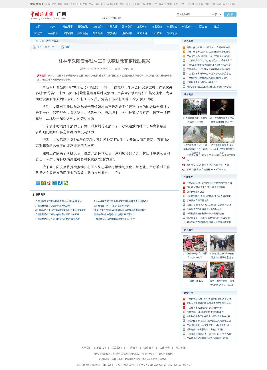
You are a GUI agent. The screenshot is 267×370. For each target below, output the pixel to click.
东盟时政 (142, 26)
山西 (188, 4)
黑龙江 (129, 4)
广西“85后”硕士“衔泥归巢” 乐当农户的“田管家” (209, 65)
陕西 (194, 4)
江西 (142, 4)
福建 (66, 4)
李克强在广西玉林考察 (198, 200)
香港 (213, 4)
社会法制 (97, 26)
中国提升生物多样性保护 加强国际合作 (205, 213)
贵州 (78, 4)
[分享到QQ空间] (43, 183)
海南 (97, 4)
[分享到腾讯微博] (54, 183)
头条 (52, 26)
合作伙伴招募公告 (195, 191)
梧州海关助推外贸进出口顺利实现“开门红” (114, 214)
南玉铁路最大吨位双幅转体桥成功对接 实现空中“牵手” (222, 122)
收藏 (67, 47)
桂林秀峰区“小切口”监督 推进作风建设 (112, 205)
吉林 (149, 4)
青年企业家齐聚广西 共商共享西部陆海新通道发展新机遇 (121, 201)
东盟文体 (187, 26)
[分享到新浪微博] (49, 183)
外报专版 (172, 33)
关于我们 (86, 347)
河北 (103, 4)
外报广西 (157, 33)
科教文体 (112, 26)
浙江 (32, 12)
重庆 (60, 4)
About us (101, 347)
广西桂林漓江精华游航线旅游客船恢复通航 (207, 78)
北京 (54, 4)
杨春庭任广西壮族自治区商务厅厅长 (204, 209)
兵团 (225, 4)
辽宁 (155, 4)
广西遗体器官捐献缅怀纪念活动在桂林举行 (114, 219)
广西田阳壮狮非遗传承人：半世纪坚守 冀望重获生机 (222, 149)
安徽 (47, 4)
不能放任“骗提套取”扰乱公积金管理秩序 (206, 187)
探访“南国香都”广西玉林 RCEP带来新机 (206, 169)
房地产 (38, 33)
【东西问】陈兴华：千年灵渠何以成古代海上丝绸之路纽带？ (195, 149)
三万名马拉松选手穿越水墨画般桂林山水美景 (208, 69)
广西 (91, 4)
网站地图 (180, 347)
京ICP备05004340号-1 (179, 365)
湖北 (115, 4)
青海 (176, 4)
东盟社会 (172, 26)
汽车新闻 (68, 33)
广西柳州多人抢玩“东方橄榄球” (202, 82)
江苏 (136, 4)
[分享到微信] (66, 183)
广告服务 (133, 347)
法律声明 (164, 347)
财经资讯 (83, 26)
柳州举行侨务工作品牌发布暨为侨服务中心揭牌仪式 (60, 210)
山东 (182, 4)
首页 (38, 26)
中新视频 (83, 33)
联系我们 (117, 347)
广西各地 (202, 26)
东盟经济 (157, 26)
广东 (84, 4)
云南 (231, 4)
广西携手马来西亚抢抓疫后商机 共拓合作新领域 (58, 201)
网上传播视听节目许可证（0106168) (94, 365)
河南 (109, 4)
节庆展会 (112, 33)
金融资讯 (53, 33)
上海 (200, 4)
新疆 (219, 4)
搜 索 (230, 14)
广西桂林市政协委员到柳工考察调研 (52, 205)
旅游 (216, 26)
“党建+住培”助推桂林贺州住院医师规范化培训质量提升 (120, 210)
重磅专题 (142, 33)
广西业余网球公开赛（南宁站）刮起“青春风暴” (57, 219)
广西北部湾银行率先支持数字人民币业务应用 (57, 214)
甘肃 (72, 4)
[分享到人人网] (60, 183)
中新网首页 (37, 4)
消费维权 (127, 33)
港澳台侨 (127, 26)
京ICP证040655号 (124, 365)
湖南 (122, 4)
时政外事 (68, 26)
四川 (207, 4)
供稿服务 (148, 347)
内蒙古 (162, 4)
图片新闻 (97, 33)
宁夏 (169, 4)
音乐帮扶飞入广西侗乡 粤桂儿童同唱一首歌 (208, 165)
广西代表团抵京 (195, 280)
